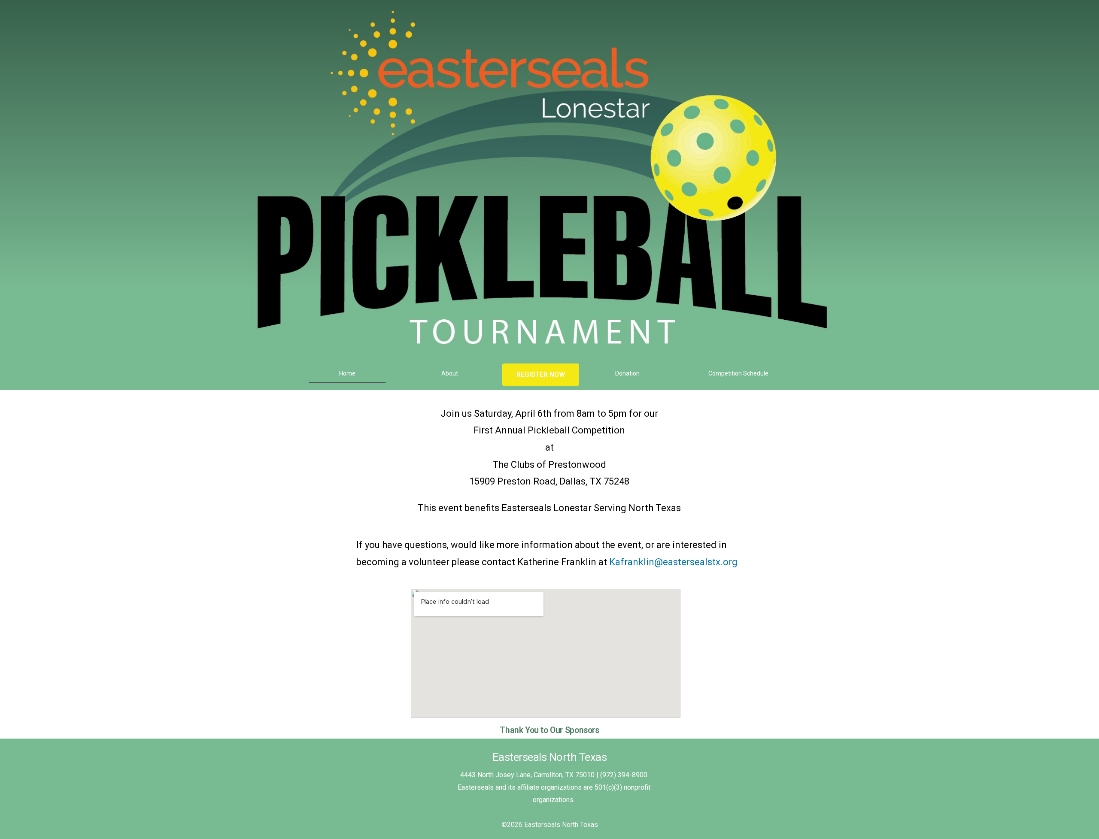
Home (347, 373)
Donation (627, 373)
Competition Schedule (738, 373)
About (449, 373)
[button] (540, 374)
